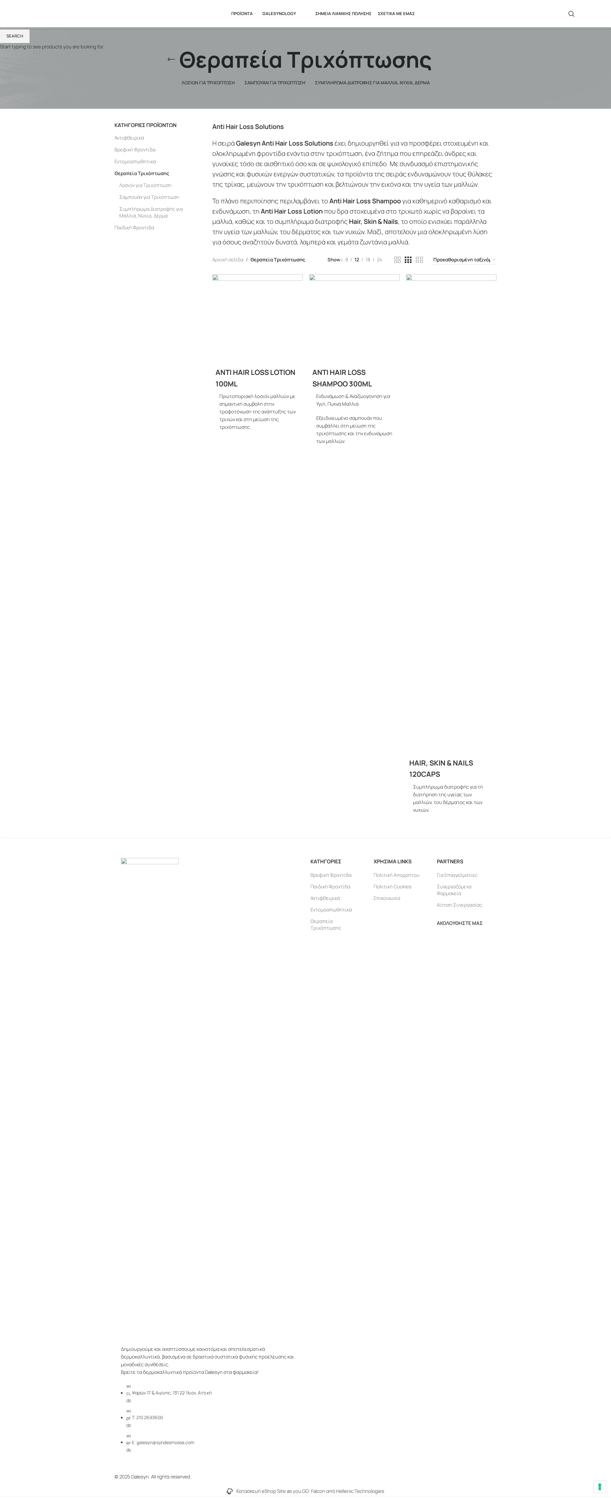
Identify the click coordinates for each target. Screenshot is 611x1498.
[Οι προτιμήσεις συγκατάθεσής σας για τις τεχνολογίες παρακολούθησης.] (600, 1487)
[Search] (571, 13)
